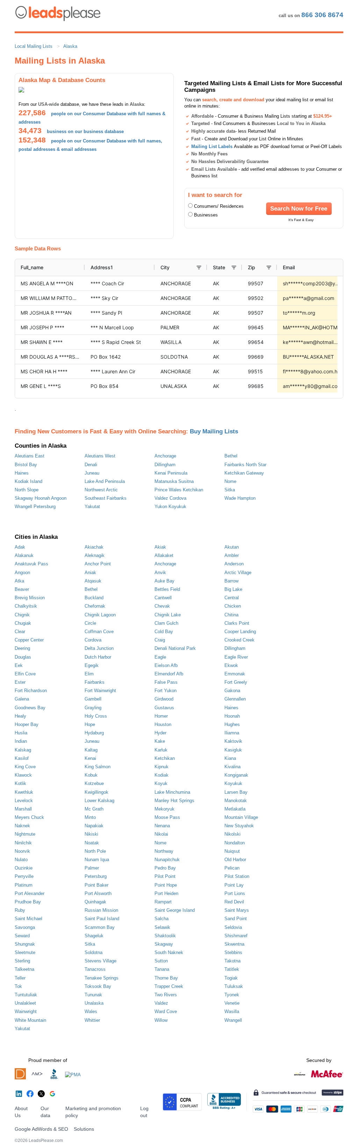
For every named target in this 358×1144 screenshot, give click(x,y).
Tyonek (231, 994)
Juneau (92, 473)
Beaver (22, 589)
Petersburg (96, 876)
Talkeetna (24, 969)
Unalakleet (25, 1003)
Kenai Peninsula (171, 473)
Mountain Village (241, 817)
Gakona (232, 690)
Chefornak (95, 606)
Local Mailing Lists (33, 46)
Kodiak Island (28, 481)
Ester (20, 682)
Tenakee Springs (102, 978)
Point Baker (96, 885)
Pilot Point (165, 876)
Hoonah (232, 716)
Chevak (162, 606)
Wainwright (26, 1011)
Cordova (93, 640)
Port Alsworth (98, 893)
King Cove (25, 766)
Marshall (23, 809)
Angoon (22, 572)
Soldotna (93, 952)
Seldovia (233, 927)
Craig (160, 640)
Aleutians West (100, 456)
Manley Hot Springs (174, 800)
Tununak (93, 994)
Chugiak (23, 623)
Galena (22, 699)
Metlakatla (234, 809)
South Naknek (169, 952)
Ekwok (231, 665)
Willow (161, 1020)
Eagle (160, 657)
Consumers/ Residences (219, 206)
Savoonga (25, 927)
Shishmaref (236, 935)
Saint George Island (175, 910)
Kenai (90, 758)
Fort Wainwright (100, 690)
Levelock (24, 800)
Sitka (229, 489)
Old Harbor (235, 859)
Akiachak (94, 547)
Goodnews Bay (30, 707)
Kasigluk (233, 750)
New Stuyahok (239, 825)
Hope (90, 724)
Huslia (21, 732)
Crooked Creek (239, 640)
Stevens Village (100, 960)
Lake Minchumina (172, 792)
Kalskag (23, 750)
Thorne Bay (166, 978)
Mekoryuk (164, 809)
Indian (21, 741)
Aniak (90, 572)
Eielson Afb (166, 665)
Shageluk (94, 935)
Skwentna (234, 944)
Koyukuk (233, 783)
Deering (22, 648)
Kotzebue (94, 783)
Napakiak (94, 825)
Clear (20, 631)
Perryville (24, 876)
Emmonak (234, 673)
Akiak (160, 547)
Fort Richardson (31, 690)
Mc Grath (94, 809)
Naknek (22, 825)
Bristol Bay (26, 464)
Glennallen (235, 699)
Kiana (230, 758)
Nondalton (234, 842)
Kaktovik (233, 741)
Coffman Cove (99, 631)
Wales (91, 1011)
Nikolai (161, 834)
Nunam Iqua (97, 859)
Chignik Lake (168, 614)
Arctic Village (237, 572)
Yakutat (92, 506)
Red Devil (234, 901)
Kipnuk (162, 766)
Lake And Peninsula (105, 481)
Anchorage (165, 456)
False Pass (166, 682)
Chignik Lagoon (100, 614)
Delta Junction (99, 648)
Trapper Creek (169, 986)
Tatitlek (231, 969)
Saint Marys (236, 910)
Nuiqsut (232, 851)
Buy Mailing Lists (214, 431)
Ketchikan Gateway (244, 473)
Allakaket (164, 555)
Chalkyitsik (26, 606)
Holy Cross (96, 716)
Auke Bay (164, 581)
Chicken (232, 606)
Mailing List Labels (211, 146)
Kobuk (91, 775)
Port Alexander (29, 893)
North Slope (26, 489)
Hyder (160, 732)
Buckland (94, 597)
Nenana (162, 825)
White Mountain (30, 1020)
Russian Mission (101, 910)
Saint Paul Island (102, 918)
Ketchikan (165, 758)
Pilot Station (236, 876)
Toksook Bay (98, 986)
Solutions (84, 1129)
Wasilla (231, 1011)
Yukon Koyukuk (170, 506)
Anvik (160, 572)
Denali (91, 464)
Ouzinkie (24, 868)
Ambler (231, 555)
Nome (230, 481)
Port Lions (234, 893)
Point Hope (166, 885)
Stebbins (233, 952)
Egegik (92, 665)
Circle (90, 623)
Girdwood (164, 699)
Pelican (231, 868)
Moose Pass (167, 817)
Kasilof (22, 758)
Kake (160, 741)
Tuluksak (233, 986)
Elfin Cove (25, 673)
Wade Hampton (240, 498)
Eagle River (236, 657)
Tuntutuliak (26, 994)
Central (231, 597)
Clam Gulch (166, 623)
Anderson (234, 563)
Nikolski (232, 834)
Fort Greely (235, 682)
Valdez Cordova (170, 498)
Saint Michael (28, 918)
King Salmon (97, 766)
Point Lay (234, 885)
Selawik (162, 927)
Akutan (231, 547)
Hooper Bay (26, 724)
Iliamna (231, 732)
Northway (164, 851)
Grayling (93, 707)
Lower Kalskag (99, 800)
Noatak (92, 842)
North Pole (95, 851)
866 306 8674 (322, 15)
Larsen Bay (236, 792)
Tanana (162, 969)
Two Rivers (166, 994)
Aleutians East (29, 456)
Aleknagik (95, 555)
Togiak (231, 978)
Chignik (22, 614)
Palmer (92, 868)
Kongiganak (236, 775)
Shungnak (25, 944)
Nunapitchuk (167, 859)
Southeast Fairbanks (106, 498)
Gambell (93, 699)
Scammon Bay (100, 927)
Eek (19, 665)
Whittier (92, 1020)
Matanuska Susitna (174, 481)
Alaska (70, 46)
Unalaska (94, 1003)
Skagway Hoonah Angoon (40, 498)
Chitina (231, 614)
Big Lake (233, 589)
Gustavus (164, 707)
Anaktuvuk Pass (31, 563)
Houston (163, 724)
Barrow (231, 581)
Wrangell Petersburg (35, 506)
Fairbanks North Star (245, 464)
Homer (161, 716)
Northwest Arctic (101, 489)
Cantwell (163, 597)
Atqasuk (93, 581)
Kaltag (91, 750)
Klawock (23, 775)
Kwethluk (24, 792)
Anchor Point (98, 563)
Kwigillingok (96, 792)
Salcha (162, 918)
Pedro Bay (165, 868)
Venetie (231, 1003)
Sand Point (235, 918)
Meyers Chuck (29, 817)
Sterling (22, 960)
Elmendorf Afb (169, 673)
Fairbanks (95, 682)
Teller (20, 978)
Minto (90, 817)
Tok (18, 986)
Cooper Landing (240, 631)
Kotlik (20, 783)
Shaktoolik (165, 935)
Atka (19, 581)
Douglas (23, 657)
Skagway (164, 944)
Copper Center (29, 640)
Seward (22, 935)
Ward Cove (166, 1011)
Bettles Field (167, 589)
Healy (20, 716)
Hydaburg (94, 732)
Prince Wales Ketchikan (179, 489)
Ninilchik (23, 842)
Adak (20, 547)
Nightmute (25, 834)
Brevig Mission (30, 597)
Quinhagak (95, 901)
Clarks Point (236, 623)
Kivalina (232, 766)
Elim (89, 673)
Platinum (24, 885)
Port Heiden (166, 893)
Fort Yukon (166, 690)
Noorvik (22, 851)
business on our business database (85, 131)
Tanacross (95, 969)
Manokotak (235, 800)
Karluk (161, 750)
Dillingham (165, 464)
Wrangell (233, 1020)
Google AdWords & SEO (41, 1129)
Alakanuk (24, 555)
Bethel (230, 456)
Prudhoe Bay (28, 901)
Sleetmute (25, 952)
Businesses (206, 215)
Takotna (232, 960)
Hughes (232, 724)
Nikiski (91, 834)
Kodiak (162, 775)
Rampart (163, 901)
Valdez (161, 1003)
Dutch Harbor (98, 657)
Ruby (20, 910)
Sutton (161, 960)
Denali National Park (175, 648)
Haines (22, 473)
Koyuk (161, 783)
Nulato (21, 859)
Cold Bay (164, 631)
